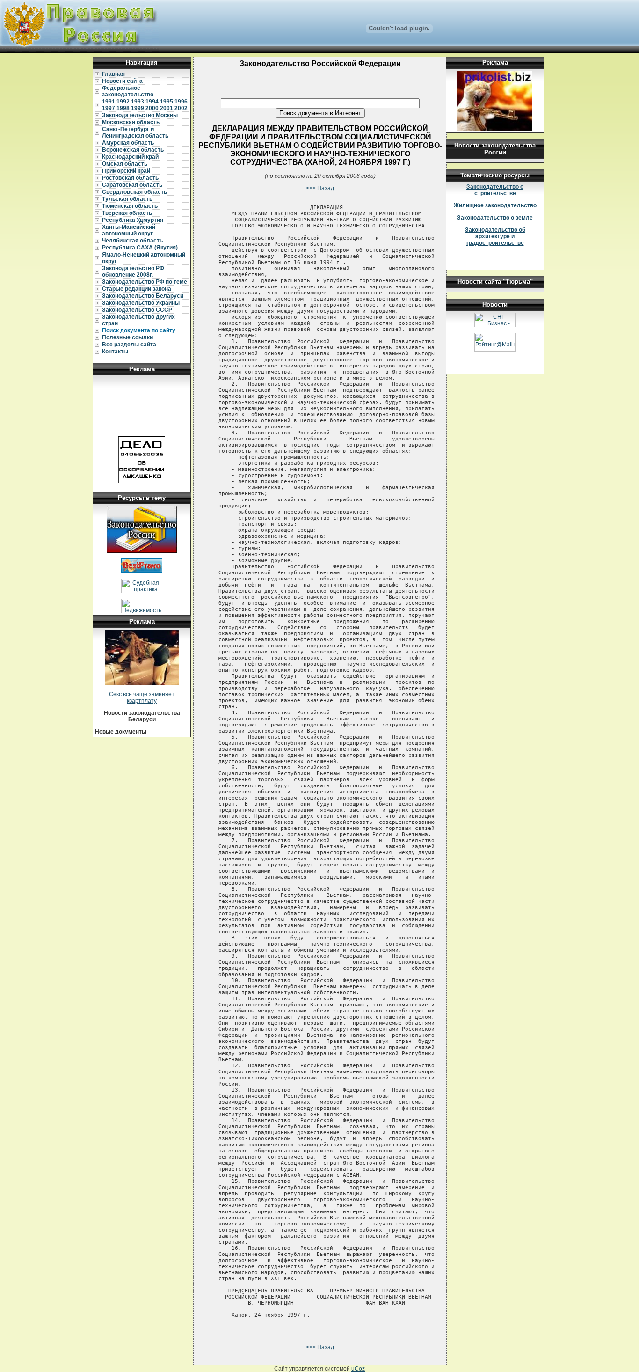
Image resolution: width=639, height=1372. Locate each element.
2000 (152, 108)
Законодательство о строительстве (494, 190)
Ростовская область (130, 178)
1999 (137, 108)
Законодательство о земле (495, 217)
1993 (137, 101)
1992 (123, 101)
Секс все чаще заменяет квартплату (141, 697)
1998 (123, 108)
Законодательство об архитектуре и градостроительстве (495, 236)
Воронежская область (133, 150)
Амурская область (128, 142)
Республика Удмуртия (132, 220)
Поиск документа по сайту (138, 330)
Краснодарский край (130, 157)
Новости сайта (122, 81)
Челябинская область (132, 240)
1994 (152, 101)
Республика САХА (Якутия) (140, 247)
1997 (108, 108)
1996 (181, 101)
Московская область (131, 122)
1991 (108, 101)
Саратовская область (132, 185)
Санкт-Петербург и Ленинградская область (135, 132)
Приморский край (126, 171)
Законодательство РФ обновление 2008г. (133, 271)
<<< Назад (320, 188)
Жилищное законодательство (495, 205)
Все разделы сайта (129, 344)
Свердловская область (134, 192)
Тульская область (127, 199)
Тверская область (127, 213)
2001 (166, 108)
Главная (113, 74)
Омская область (124, 164)
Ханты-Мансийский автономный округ (128, 230)
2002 (181, 108)
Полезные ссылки (127, 337)
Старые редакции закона (136, 289)
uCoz (358, 1368)
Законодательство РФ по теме (144, 282)
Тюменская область (130, 206)
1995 (166, 101)
